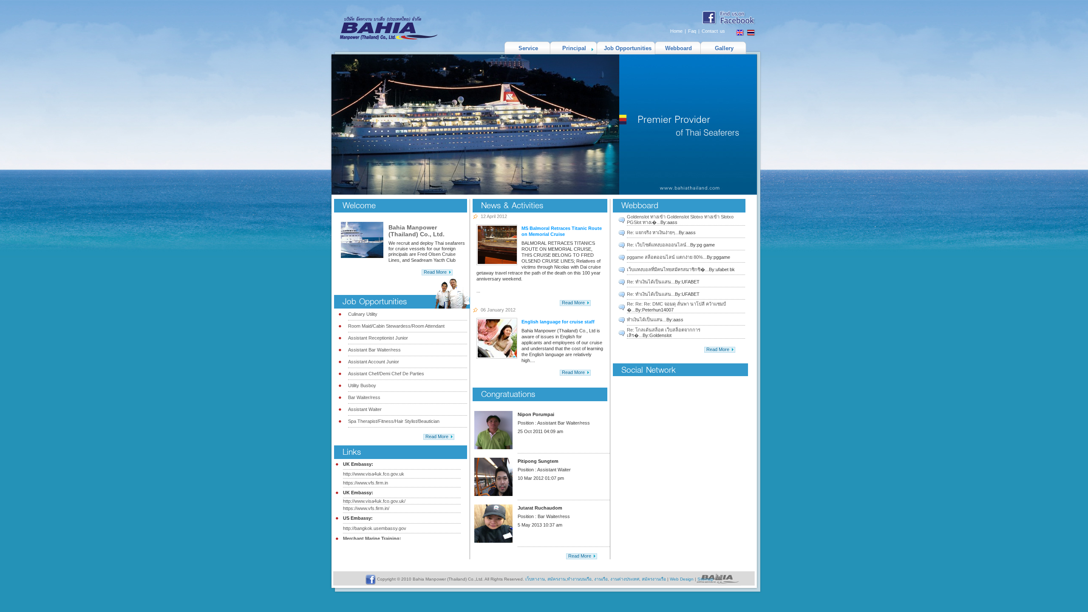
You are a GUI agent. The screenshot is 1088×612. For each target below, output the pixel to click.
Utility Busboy (362, 385)
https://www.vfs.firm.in (365, 482)
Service (528, 48)
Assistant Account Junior (373, 361)
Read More (435, 272)
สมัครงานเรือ (654, 579)
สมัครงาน (556, 579)
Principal (574, 48)
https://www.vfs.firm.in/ (366, 508)
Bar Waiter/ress (364, 397)
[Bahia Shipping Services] (381, 38)
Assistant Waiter (365, 409)
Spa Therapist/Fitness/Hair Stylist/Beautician (393, 421)
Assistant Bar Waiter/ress (374, 349)
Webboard (678, 48)
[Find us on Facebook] (729, 23)
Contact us (713, 31)
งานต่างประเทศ (624, 579)
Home (676, 31)
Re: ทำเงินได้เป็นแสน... (651, 281)
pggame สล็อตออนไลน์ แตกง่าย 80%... (667, 257)
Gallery (724, 48)
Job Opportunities (628, 48)
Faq (692, 31)
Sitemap (705, 579)
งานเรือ (601, 579)
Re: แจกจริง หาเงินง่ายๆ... (653, 232)
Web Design (682, 579)
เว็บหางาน (535, 579)
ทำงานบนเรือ (579, 579)
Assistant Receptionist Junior (378, 337)
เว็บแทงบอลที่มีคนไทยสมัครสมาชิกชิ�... (668, 269)
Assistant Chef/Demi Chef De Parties (386, 373)
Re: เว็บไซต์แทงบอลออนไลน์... (658, 244)
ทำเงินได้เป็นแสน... (646, 319)
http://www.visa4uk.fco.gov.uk (373, 473)
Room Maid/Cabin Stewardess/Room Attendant (396, 326)
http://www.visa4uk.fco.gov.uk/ (374, 501)
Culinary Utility (362, 314)
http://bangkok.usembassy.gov (374, 528)
